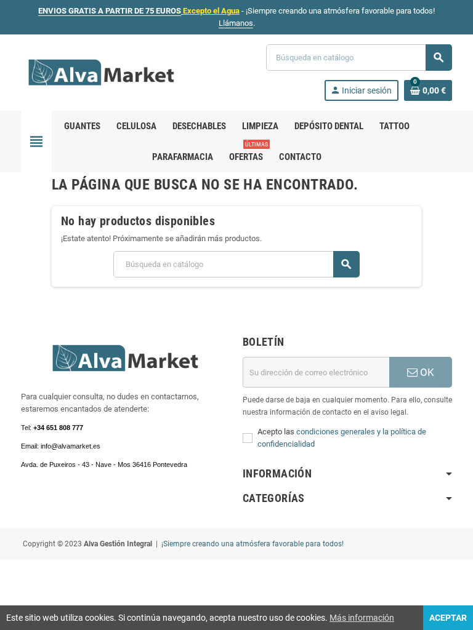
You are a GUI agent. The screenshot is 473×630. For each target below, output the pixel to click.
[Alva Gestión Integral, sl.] (101, 71)
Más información (361, 618)
